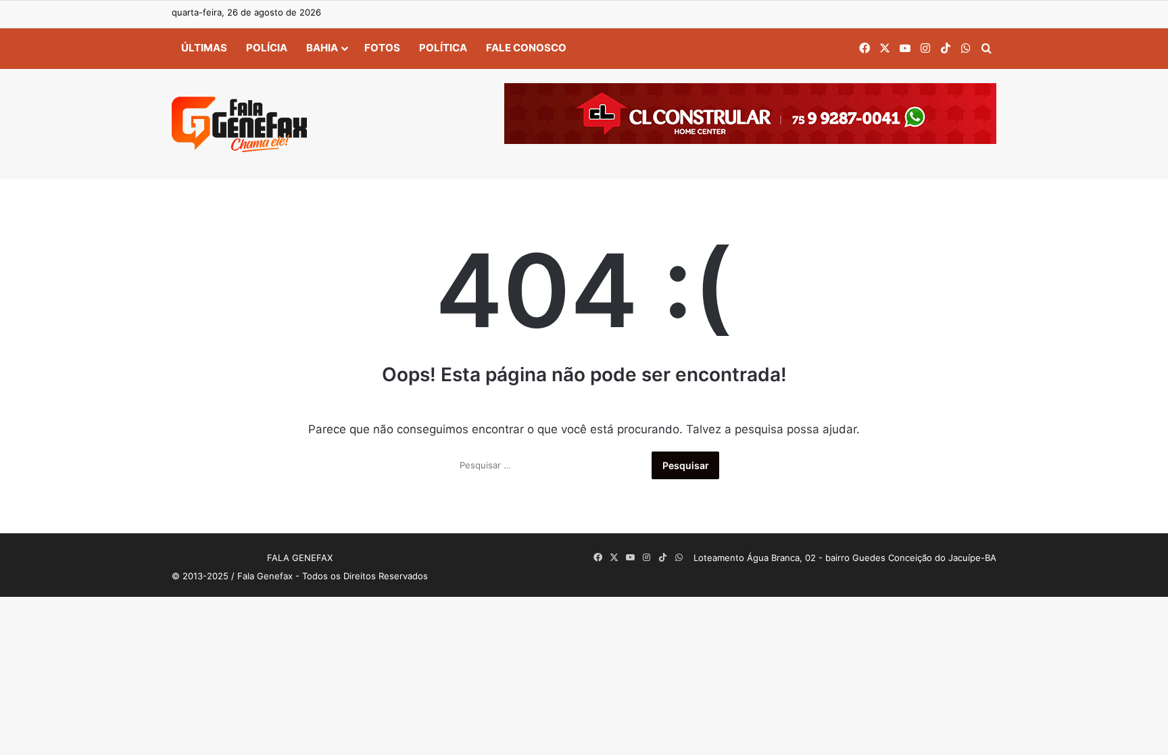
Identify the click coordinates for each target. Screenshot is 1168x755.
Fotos (382, 47)
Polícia (266, 47)
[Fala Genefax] (239, 124)
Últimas (204, 47)
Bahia (322, 47)
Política (443, 47)
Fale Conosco (526, 47)
